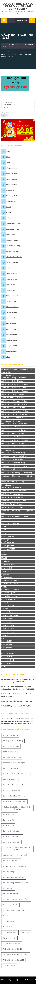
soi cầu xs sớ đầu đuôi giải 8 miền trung (16, 473)
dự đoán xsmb (8, 825)
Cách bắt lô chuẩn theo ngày (14, 763)
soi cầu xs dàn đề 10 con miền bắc (14, 411)
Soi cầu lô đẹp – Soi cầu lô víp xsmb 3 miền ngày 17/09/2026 (16, 695)
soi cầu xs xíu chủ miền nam (12, 507)
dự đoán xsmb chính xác (12, 837)
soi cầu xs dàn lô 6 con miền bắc (14, 418)
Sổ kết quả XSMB (11, 173)
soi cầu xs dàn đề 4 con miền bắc (14, 401)
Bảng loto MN (6, 644)
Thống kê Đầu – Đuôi (13, 296)
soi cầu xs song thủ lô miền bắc (13, 447)
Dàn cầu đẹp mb (7, 375)
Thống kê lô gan (11, 268)
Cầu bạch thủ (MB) (12, 240)
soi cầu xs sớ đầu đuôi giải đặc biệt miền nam (17, 512)
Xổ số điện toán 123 (12, 229)
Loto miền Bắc (11, 318)
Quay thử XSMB (11, 335)
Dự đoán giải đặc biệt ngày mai (14, 801)
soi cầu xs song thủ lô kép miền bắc (15, 440)
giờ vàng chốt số (23, 855)
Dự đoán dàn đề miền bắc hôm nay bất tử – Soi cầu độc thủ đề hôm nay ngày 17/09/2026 (17, 688)
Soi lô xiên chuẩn (9, 938)
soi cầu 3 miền (8, 888)
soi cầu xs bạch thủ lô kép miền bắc (15, 384)
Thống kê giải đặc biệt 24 (12, 949)
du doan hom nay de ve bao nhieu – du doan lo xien (18, 6)
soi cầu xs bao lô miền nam (12, 487)
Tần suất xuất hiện (12, 307)
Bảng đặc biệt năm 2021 (12, 757)
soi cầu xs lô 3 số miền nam (12, 504)
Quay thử (4, 651)
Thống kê (9, 218)
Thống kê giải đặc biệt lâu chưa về (16, 954)
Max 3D (8, 207)
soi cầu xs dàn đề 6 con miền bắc (14, 404)
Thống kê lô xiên (11, 273)
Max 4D (8, 212)
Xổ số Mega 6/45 (11, 196)
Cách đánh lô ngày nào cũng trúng (16, 774)
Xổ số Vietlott (6, 568)
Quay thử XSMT (11, 346)
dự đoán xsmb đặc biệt (11, 842)
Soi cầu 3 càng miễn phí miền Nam (15, 883)
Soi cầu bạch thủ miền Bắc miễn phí (16, 899)
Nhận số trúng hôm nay (10, 523)
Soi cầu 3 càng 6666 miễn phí (14, 877)
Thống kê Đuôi (11, 290)
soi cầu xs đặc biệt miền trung (13, 463)
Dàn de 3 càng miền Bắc (12, 790)
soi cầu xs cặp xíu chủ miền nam (14, 491)
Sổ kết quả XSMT (11, 184)
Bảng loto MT (6, 641)
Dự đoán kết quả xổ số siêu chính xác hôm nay (17, 808)
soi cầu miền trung (10, 932)
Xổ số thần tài (10, 234)
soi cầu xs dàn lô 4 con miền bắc (14, 423)
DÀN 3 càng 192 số (10, 779)
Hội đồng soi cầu (7, 520)
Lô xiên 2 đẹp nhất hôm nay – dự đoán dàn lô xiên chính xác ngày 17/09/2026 (17, 681)
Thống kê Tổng (11, 301)
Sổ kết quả (5, 540)
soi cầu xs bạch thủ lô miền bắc (13, 388)
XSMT (8, 162)
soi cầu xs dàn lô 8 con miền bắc (14, 427)
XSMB (8, 151)
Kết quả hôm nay (12, 168)
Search (4, 115)
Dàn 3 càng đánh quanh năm (13, 785)
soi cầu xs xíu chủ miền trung (12, 482)
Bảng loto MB (6, 648)
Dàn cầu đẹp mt (7, 450)
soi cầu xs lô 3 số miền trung (12, 469)
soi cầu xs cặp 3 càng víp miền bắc (14, 394)
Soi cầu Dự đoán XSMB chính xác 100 (16, 910)
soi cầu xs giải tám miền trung (13, 453)
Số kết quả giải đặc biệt (12, 943)
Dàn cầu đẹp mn (7, 485)
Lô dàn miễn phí (9, 866)
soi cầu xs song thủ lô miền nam (13, 501)
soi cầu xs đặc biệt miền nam (12, 494)
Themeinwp (21, 981)
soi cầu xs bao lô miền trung (12, 459)
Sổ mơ (8, 357)
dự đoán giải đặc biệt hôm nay (14, 796)
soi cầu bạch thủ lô (10, 894)
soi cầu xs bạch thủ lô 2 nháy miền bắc (16, 391)
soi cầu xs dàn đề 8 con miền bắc (14, 408)
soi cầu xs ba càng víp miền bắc (13, 378)
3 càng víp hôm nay (10, 735)
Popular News (22, 20)
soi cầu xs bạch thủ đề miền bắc (13, 381)
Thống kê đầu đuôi (12, 262)
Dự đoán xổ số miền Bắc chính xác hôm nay (17, 848)
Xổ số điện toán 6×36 (9, 584)
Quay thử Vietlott (12, 351)
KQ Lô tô (4, 639)
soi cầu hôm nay (9, 916)
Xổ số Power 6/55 (11, 201)
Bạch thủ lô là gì (9, 752)
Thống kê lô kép (11, 279)
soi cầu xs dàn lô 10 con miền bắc (14, 414)
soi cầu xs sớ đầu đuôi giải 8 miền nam (16, 516)
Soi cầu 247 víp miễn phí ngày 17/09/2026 (16, 706)
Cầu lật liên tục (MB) (13, 246)
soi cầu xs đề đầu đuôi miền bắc (14, 430)
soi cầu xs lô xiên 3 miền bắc (12, 398)
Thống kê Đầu (10, 284)
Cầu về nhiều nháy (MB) (14, 257)
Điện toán (5, 575)
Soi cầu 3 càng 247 (10, 872)
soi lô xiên (25, 932)
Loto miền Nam (11, 323)
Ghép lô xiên (8, 855)
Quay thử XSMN (11, 340)
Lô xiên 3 (22, 866)
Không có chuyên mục (11, 860)
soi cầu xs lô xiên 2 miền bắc (12, 433)
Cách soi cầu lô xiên (10, 768)
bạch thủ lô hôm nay (11, 746)
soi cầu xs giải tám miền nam (12, 497)
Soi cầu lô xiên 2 (9, 921)
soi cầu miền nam (9, 927)
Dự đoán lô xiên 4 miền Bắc (13, 820)
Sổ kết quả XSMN (11, 179)
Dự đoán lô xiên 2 (9, 814)
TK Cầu (4, 587)
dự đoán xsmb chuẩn (11, 831)
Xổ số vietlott (10, 190)
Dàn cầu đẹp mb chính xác (11, 421)
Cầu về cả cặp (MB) (12, 251)
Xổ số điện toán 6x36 (13, 223)
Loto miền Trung (12, 329)
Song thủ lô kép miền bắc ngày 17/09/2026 (16, 701)
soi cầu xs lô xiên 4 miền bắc (12, 443)
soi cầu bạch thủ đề (10, 905)
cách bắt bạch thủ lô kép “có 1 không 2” (9, 104)
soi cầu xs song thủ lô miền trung (14, 466)
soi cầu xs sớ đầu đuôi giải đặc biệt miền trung (17, 477)
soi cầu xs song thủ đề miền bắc (13, 437)
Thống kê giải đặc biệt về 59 (13, 960)
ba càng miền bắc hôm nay (13, 741)
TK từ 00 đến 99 (11, 312)
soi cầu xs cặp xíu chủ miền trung (14, 456)
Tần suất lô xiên (9, 965)
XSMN (8, 157)
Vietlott (4, 552)
